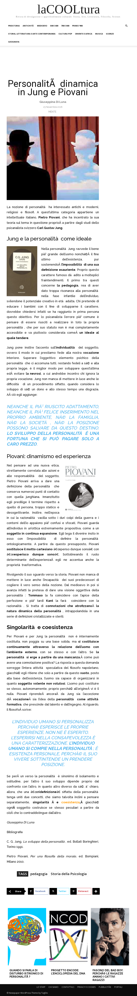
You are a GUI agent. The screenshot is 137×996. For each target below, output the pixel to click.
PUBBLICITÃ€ (105, 987)
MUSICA (99, 33)
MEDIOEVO (42, 25)
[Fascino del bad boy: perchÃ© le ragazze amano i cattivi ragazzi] (110, 936)
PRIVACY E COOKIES (86, 987)
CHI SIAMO (53, 987)
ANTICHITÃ (28, 25)
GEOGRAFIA (13, 41)
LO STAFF (41, 987)
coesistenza (70, 802)
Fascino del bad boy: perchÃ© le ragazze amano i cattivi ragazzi (108, 975)
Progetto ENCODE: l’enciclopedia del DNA (68, 972)
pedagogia (38, 874)
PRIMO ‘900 (77, 25)
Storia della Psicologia (69, 874)
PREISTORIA (14, 25)
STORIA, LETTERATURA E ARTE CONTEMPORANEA (31, 33)
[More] (96, 891)
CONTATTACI (68, 987)
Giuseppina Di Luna (52, 102)
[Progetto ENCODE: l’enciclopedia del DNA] (68, 936)
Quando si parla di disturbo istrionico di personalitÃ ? (26, 973)
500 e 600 (54, 25)
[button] (126, 25)
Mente (52, 111)
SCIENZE (110, 33)
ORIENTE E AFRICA (83, 33)
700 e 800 (65, 25)
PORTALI (118, 987)
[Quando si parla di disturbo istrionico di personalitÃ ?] (27, 936)
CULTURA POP (65, 33)
